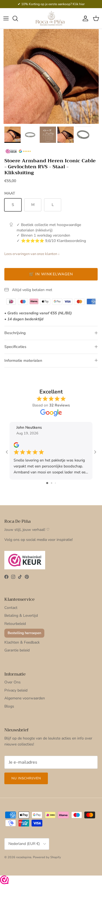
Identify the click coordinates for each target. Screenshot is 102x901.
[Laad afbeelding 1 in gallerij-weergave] (51, 76)
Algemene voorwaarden (24, 698)
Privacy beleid (15, 690)
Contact (10, 607)
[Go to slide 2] (51, 483)
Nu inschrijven (26, 778)
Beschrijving (15, 332)
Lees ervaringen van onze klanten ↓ (32, 253)
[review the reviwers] (16, 444)
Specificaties (15, 346)
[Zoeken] (18, 18)
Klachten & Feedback (22, 642)
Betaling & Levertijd (21, 615)
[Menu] (6, 18)
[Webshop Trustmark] (4, 881)
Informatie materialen (23, 360)
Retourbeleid (15, 623)
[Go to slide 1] (47, 483)
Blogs (9, 706)
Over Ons (12, 682)
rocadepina (23, 857)
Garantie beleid (17, 650)
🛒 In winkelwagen (51, 274)
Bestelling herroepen (24, 633)
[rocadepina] (51, 18)
